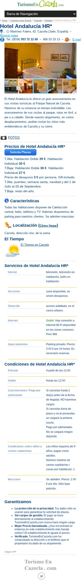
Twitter (41, 576)
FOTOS (14, 137)
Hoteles (48, 20)
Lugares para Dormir (20, 20)
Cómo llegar (48, 225)
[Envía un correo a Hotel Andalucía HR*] (67, 39)
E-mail (76, 39)
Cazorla (38, 20)
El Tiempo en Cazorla (35, 244)
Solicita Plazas (20, 152)
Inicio (4, 20)
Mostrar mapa (9, 35)
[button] (8, 60)
